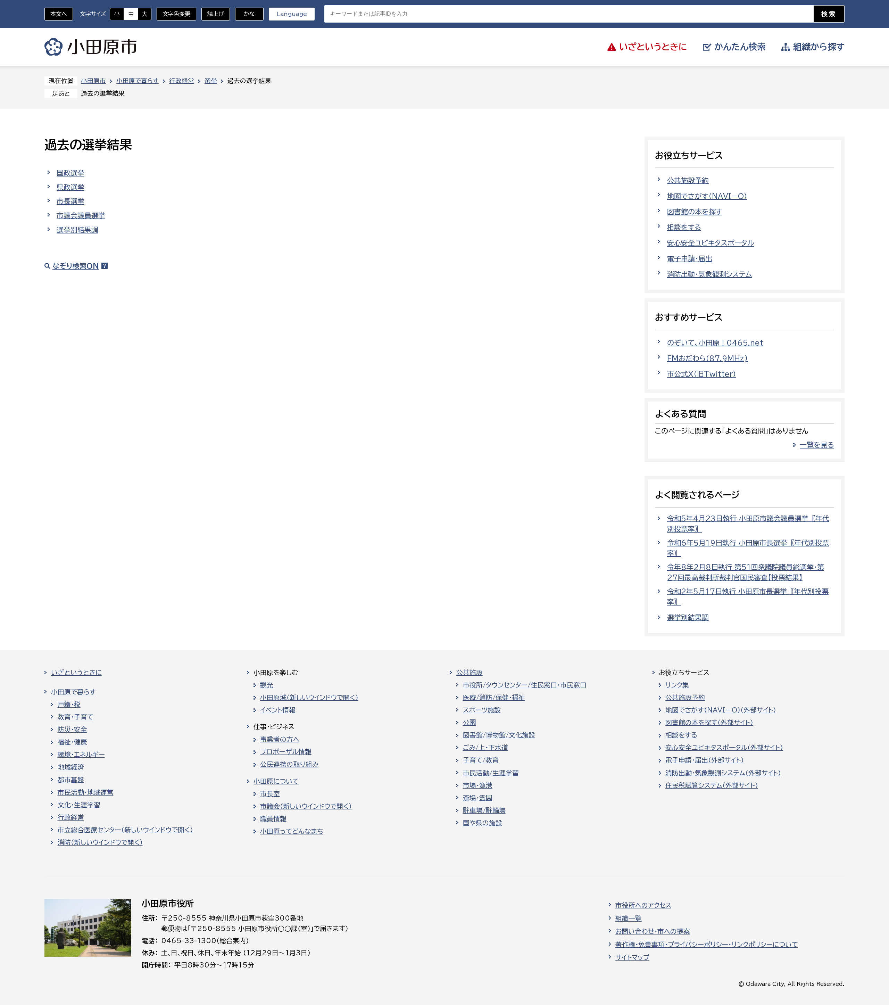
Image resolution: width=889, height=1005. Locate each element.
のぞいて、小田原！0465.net (715, 342)
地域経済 (71, 767)
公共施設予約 (688, 180)
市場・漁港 (477, 785)
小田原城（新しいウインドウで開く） (309, 697)
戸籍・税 (69, 704)
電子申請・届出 (689, 258)
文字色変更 (176, 14)
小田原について (276, 781)
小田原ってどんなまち (291, 831)
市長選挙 (70, 201)
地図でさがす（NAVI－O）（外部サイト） (720, 710)
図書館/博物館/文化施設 (499, 735)
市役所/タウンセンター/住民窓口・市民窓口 (525, 685)
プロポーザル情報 (285, 752)
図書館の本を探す (694, 211)
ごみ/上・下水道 (485, 747)
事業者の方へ (279, 739)
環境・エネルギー (81, 754)
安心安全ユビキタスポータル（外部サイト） (724, 747)
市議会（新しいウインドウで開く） (306, 806)
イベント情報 (278, 710)
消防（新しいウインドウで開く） (100, 842)
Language (292, 14)
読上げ (215, 14)
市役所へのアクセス (643, 905)
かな (245, 14)
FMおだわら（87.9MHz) (707, 358)
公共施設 (469, 672)
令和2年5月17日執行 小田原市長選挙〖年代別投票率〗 (748, 596)
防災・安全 (72, 729)
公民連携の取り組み (289, 764)
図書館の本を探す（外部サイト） (709, 722)
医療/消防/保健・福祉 (494, 697)
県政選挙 (70, 186)
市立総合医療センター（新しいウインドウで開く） (125, 830)
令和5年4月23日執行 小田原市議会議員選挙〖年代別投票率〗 (748, 523)
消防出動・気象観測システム (709, 274)
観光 (266, 685)
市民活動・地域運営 (86, 792)
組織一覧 (628, 918)
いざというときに (76, 672)
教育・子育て (75, 717)
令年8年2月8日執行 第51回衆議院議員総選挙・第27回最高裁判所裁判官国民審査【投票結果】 (745, 572)
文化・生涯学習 (79, 805)
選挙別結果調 (77, 229)
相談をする (684, 227)
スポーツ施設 (482, 710)
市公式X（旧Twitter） (701, 373)
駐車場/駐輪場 (484, 810)
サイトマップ (632, 957)
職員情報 (273, 819)
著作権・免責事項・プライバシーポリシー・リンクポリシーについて (706, 944)
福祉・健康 (72, 742)
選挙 (211, 81)
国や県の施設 (482, 823)
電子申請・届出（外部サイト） (704, 760)
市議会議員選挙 (81, 215)
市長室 (270, 794)
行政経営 (181, 81)
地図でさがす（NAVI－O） (707, 195)
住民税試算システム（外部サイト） (711, 785)
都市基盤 (71, 780)
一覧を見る (817, 444)
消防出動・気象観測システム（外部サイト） (723, 773)
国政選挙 (70, 172)
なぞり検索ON (75, 265)
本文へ (58, 14)
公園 (469, 722)
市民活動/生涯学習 (491, 773)
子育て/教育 (481, 760)
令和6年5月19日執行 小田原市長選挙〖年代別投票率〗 (748, 548)
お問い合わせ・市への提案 (652, 931)
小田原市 (90, 47)
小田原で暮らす (137, 81)
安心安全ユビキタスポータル (710, 242)
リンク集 (677, 685)
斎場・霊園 (477, 798)
